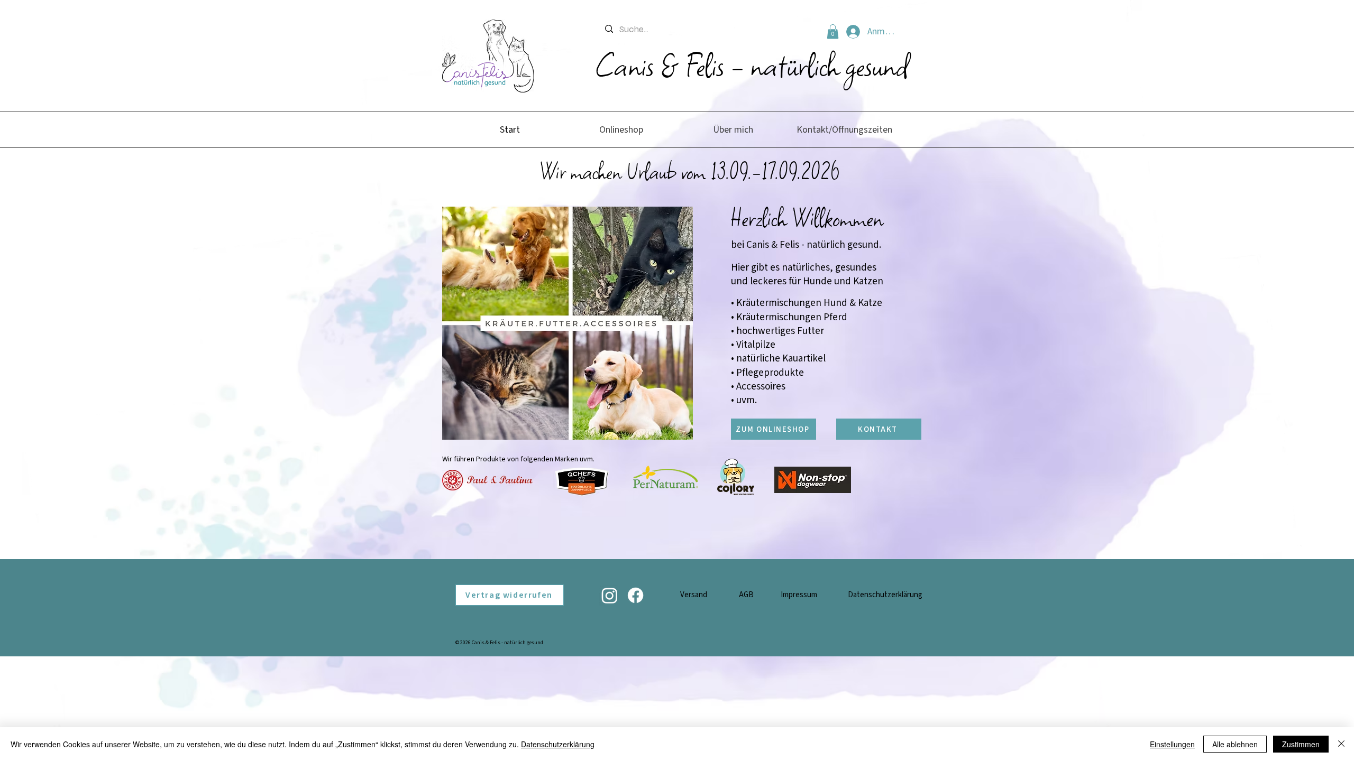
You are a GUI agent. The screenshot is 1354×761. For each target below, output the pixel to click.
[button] (833, 31)
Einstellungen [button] (1172, 744)
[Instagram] (609, 595)
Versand (693, 594)
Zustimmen (1301, 744)
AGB (746, 594)
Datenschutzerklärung (885, 594)
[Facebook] (635, 595)
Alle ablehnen (1235, 744)
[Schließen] (1341, 744)
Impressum (799, 594)
